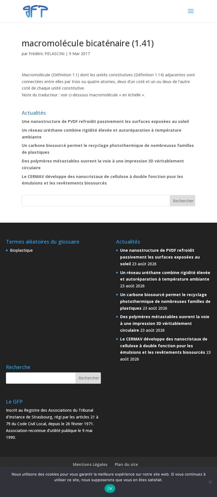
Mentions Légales (90, 464)
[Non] (210, 482)
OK (110, 488)
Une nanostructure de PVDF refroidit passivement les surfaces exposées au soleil (105, 121)
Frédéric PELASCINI (46, 53)
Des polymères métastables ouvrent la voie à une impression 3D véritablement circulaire (164, 323)
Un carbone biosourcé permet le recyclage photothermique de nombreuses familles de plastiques (165, 301)
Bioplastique (21, 250)
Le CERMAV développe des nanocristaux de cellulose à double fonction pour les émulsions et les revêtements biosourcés (163, 345)
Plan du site (126, 464)
